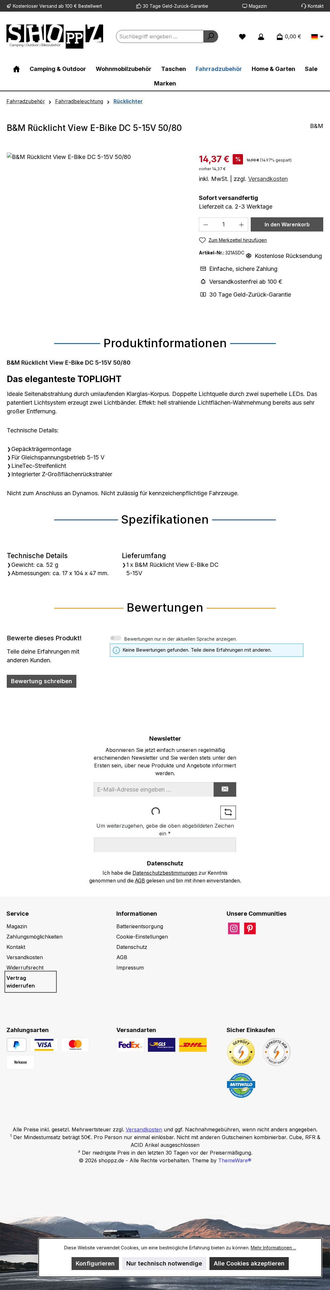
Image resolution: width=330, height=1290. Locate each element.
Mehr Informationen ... (273, 1247)
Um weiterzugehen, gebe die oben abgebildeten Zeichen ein (165, 829)
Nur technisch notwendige (164, 1263)
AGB (140, 881)
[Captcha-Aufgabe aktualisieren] (228, 812)
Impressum (130, 967)
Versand (48, 6)
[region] (96, 222)
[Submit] (225, 789)
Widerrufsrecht (25, 967)
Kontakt (316, 6)
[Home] (16, 69)
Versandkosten (268, 178)
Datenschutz (131, 947)
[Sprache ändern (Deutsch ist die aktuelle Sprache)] (317, 37)
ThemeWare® (234, 1160)
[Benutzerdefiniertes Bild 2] (75, 1045)
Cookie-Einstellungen (142, 936)
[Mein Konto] (261, 36)
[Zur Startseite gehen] (54, 37)
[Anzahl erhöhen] (241, 224)
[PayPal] (16, 1045)
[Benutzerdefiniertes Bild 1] (44, 1045)
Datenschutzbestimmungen (164, 873)
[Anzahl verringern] (205, 224)
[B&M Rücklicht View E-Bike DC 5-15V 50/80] (96, 222)
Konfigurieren (95, 1263)
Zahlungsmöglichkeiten (34, 936)
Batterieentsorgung (139, 926)
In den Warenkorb (287, 224)
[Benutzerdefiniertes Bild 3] (20, 1062)
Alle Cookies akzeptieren (249, 1263)
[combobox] (159, 36)
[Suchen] (210, 36)
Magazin (258, 6)
